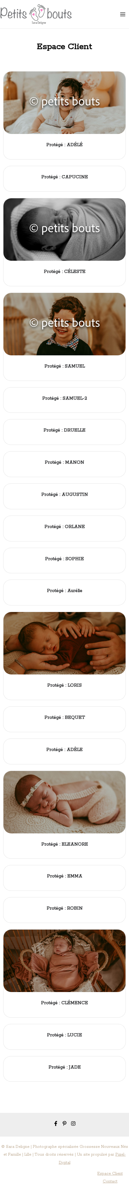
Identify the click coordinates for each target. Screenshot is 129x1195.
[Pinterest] (64, 1123)
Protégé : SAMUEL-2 (64, 398)
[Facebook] (55, 1123)
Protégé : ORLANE (64, 527)
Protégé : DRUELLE (64, 430)
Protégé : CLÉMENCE (64, 1003)
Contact (110, 1181)
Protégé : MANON (64, 462)
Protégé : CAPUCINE (64, 177)
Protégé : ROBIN (65, 908)
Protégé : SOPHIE (64, 559)
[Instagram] (73, 1123)
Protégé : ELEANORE (64, 844)
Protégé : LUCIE (64, 1035)
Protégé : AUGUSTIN (64, 494)
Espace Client (110, 1173)
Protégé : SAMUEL (64, 366)
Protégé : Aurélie (64, 591)
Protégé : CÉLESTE (64, 271)
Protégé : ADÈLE (64, 750)
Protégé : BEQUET (64, 717)
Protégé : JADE (65, 1067)
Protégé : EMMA (64, 876)
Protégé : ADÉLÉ (64, 145)
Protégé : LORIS (64, 685)
